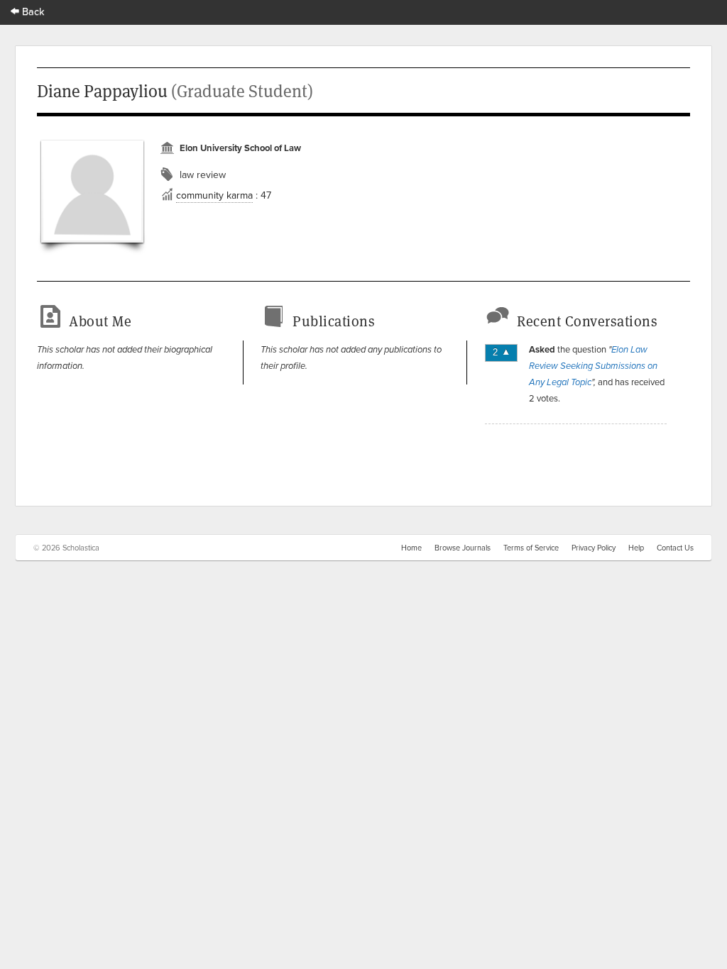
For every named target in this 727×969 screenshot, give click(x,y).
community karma (214, 195)
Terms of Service (531, 547)
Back (32, 11)
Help (636, 547)
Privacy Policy (594, 547)
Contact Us (675, 547)
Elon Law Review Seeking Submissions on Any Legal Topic (593, 366)
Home (411, 547)
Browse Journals (462, 547)
